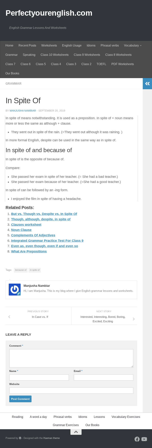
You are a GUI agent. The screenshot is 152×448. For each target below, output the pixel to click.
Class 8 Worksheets (118, 54)
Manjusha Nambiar (23, 110)
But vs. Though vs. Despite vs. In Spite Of (44, 214)
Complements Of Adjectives (33, 235)
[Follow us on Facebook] (137, 439)
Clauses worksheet (26, 225)
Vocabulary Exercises (126, 416)
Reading (17, 416)
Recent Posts (27, 45)
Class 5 (41, 64)
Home (9, 45)
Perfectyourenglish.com (49, 13)
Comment (16, 345)
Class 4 (56, 64)
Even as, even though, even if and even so (44, 246)
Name (13, 371)
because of (20, 270)
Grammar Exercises (66, 425)
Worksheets (49, 45)
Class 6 (26, 64)
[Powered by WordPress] (20, 438)
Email (78, 371)
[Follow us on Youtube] (143, 439)
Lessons (99, 416)
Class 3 (71, 64)
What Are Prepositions (29, 251)
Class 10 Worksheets (55, 54)
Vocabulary (131, 45)
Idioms (91, 45)
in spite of (34, 270)
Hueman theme (51, 438)
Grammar (11, 54)
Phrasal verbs (110, 45)
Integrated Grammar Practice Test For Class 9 (47, 241)
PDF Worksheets (122, 64)
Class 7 (10, 64)
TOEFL (101, 64)
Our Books (12, 73)
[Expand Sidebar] (147, 83)
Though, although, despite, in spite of (40, 219)
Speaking (29, 54)
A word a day (38, 416)
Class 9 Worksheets (87, 54)
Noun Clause (21, 230)
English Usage (72, 45)
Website (14, 384)
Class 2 (86, 64)
